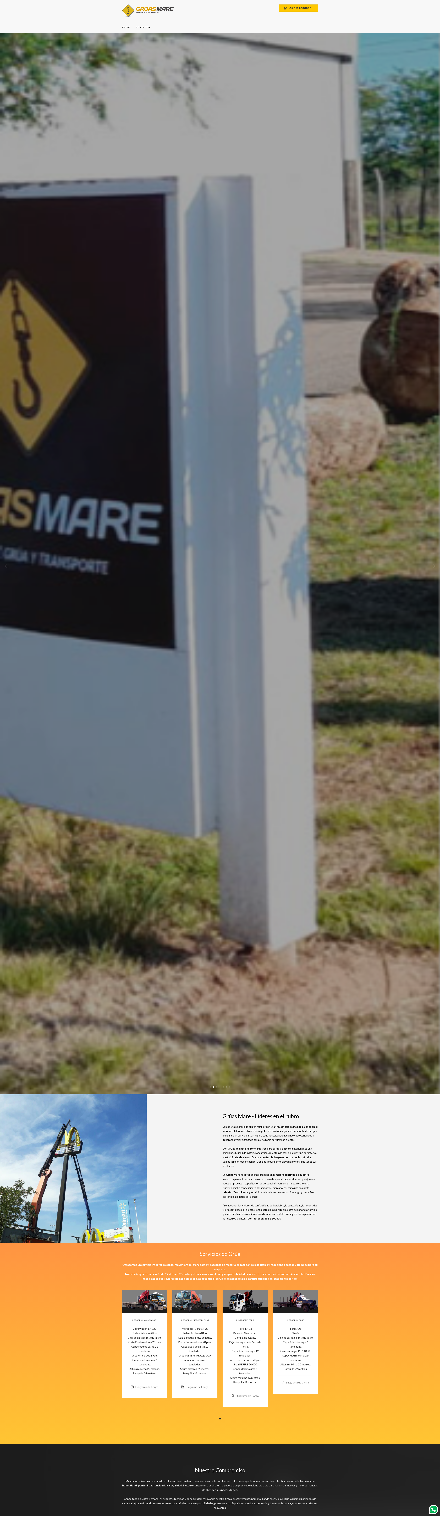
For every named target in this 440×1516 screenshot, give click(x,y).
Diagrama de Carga (146, 1386)
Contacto (143, 27)
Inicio (126, 27)
